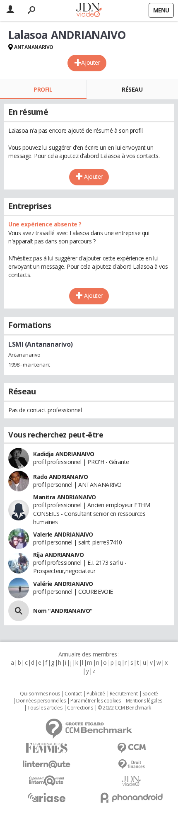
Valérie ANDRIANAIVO (63, 584)
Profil (43, 89)
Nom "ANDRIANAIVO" (63, 611)
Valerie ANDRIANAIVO (63, 534)
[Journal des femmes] (46, 748)
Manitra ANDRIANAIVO (64, 497)
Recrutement (123, 694)
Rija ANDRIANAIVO (58, 555)
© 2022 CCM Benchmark (124, 708)
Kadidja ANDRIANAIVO (63, 454)
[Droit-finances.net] (131, 764)
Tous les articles (44, 708)
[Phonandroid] (131, 797)
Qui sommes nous (40, 694)
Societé (150, 694)
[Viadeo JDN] (131, 781)
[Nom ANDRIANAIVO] (18, 610)
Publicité (96, 694)
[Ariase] (46, 797)
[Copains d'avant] (46, 780)
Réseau (132, 89)
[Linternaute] (46, 764)
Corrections (80, 708)
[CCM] (131, 748)
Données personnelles (41, 701)
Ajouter (90, 62)
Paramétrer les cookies (95, 701)
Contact (73, 694)
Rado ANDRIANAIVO (60, 477)
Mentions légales (144, 701)
